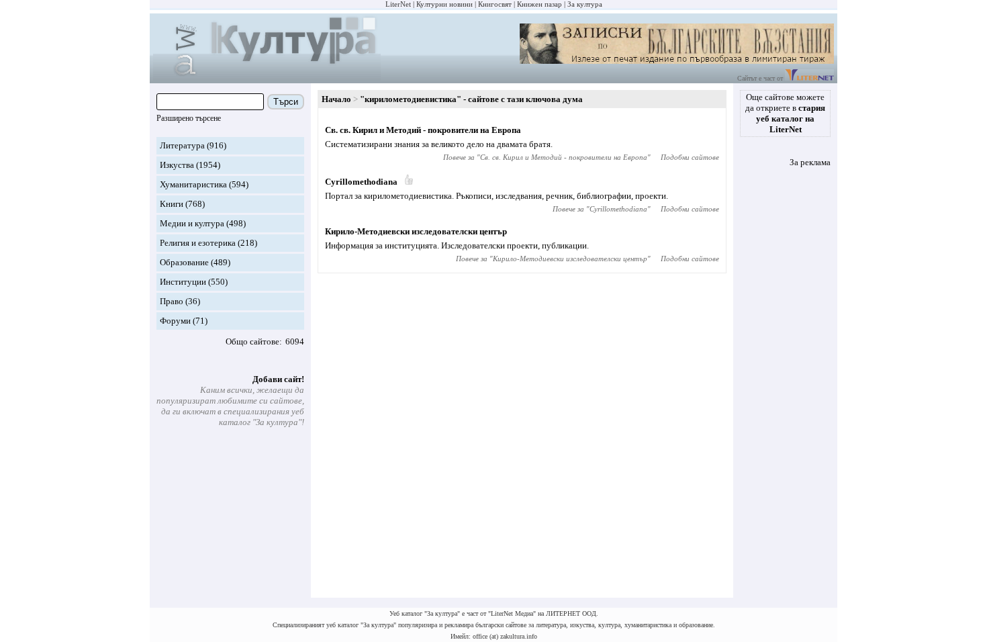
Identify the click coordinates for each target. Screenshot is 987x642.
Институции (183, 282)
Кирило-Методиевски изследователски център (416, 231)
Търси (285, 102)
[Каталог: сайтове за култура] (267, 78)
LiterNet (398, 4)
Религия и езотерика (198, 243)
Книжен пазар (539, 4)
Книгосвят (495, 4)
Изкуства (177, 165)
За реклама (810, 162)
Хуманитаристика (193, 184)
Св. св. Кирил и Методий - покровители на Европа (423, 130)
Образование (184, 262)
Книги (171, 204)
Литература (182, 145)
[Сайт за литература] (809, 78)
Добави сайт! (278, 379)
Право (171, 301)
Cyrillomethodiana (361, 182)
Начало (336, 99)
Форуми (175, 321)
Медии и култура (192, 223)
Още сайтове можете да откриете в (785, 113)
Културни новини (444, 4)
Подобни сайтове (690, 157)
